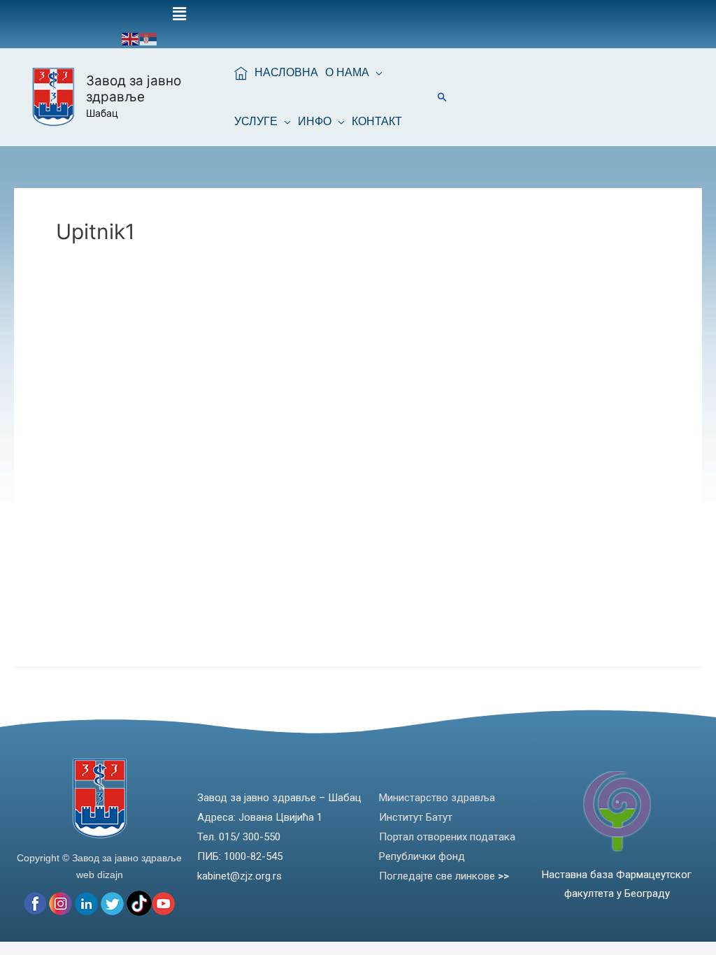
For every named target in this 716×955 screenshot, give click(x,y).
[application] (375, 72)
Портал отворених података (447, 837)
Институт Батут (415, 817)
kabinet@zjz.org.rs (239, 876)
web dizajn (99, 874)
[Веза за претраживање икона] (442, 97)
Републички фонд (422, 856)
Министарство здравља (437, 797)
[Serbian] (149, 38)
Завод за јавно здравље (133, 89)
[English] (131, 38)
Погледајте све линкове (444, 876)
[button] (179, 14)
